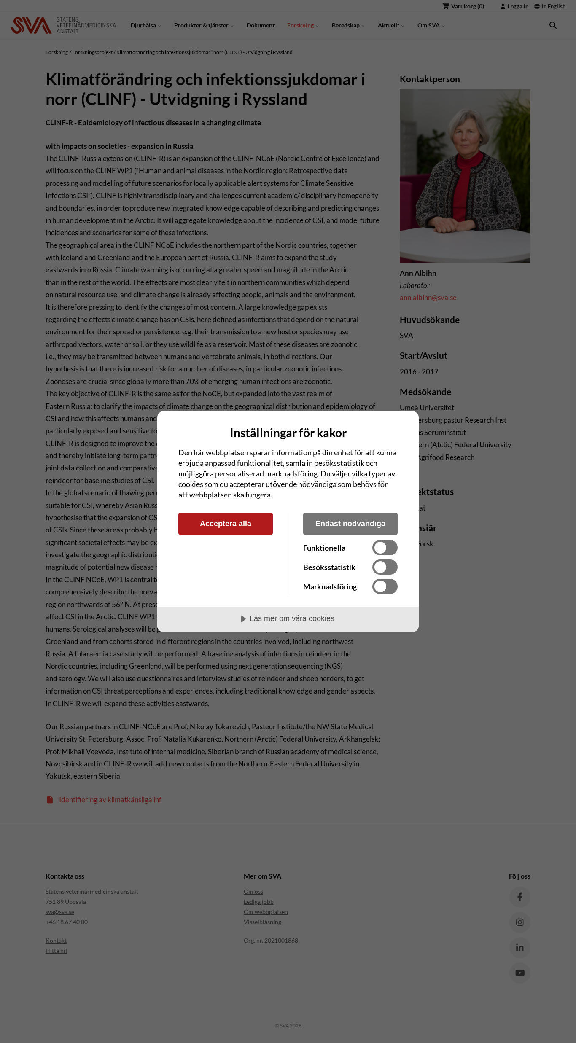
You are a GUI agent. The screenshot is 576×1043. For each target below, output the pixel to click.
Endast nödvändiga (350, 523)
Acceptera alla (225, 523)
